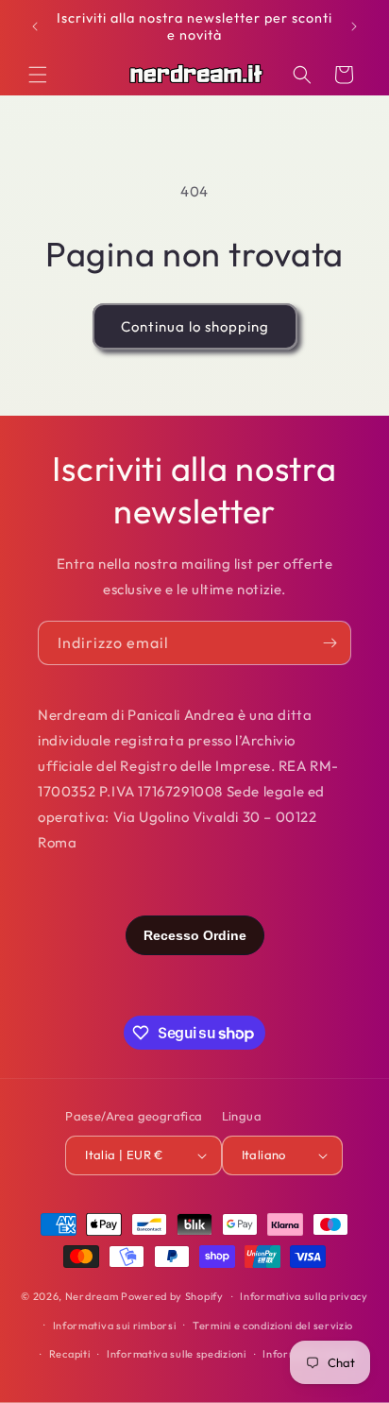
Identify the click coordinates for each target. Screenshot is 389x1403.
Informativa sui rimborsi (115, 1325)
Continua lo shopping (195, 326)
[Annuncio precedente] (35, 26)
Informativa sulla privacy (304, 1296)
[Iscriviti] (329, 643)
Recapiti (70, 1353)
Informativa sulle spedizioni (176, 1353)
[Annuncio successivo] (354, 26)
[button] (38, 74)
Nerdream (92, 1296)
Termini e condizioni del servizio (273, 1325)
